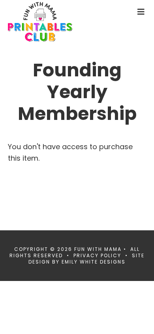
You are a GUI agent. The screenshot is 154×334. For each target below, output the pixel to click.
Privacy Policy (97, 255)
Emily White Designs (94, 261)
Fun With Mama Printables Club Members (53, 22)
